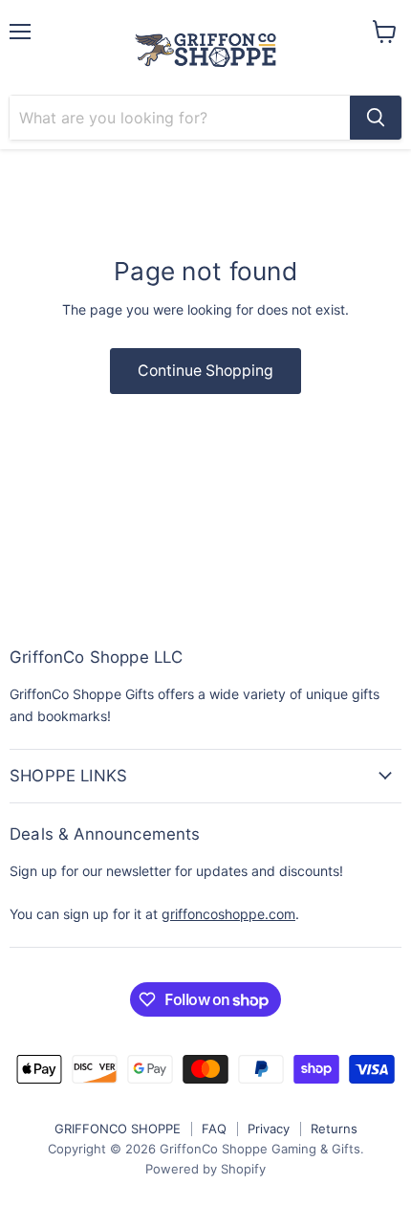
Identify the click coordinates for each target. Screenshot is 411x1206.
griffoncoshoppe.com (228, 914)
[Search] (375, 118)
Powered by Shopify (205, 1168)
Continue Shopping (205, 371)
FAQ (214, 1128)
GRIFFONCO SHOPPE (117, 1128)
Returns (334, 1128)
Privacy (269, 1128)
